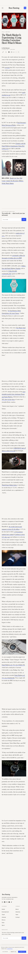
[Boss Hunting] (14, 7)
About (17, 909)
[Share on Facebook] (9, 52)
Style (3, 31)
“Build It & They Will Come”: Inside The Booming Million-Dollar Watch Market (13, 180)
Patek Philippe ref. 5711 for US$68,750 (13, 665)
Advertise (18, 912)
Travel (3, 914)
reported (7, 67)
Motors (3, 920)
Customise (5, 951)
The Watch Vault (21, 328)
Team (17, 914)
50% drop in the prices (8, 399)
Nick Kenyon (6, 48)
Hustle (3, 909)
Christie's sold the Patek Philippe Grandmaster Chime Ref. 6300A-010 (13, 145)
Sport (3, 925)
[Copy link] (3, 52)
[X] (7, 902)
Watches (8, 31)
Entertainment (5, 912)
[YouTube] (9, 902)
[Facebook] (4, 902)
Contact (18, 917)
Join (24, 219)
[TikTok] (11, 902)
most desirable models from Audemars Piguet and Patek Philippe (13, 394)
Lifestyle (4, 917)
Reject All (13, 951)
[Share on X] (6, 52)
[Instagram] (2, 902)
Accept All (22, 951)
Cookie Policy (10, 948)
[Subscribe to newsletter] (25, 8)
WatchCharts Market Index (9, 485)
